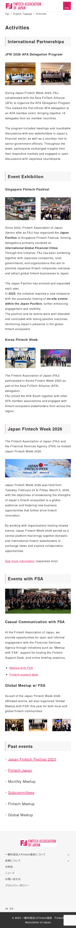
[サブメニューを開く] (68, 854)
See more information (20, 561)
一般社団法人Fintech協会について (25, 854)
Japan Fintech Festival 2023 (32, 759)
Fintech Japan (20, 770)
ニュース (10, 873)
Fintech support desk (23, 674)
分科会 (9, 866)
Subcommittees (21, 792)
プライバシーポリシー (17, 885)
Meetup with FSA (21, 668)
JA (6, 908)
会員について (13, 860)
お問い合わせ (13, 879)
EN (11, 908)
